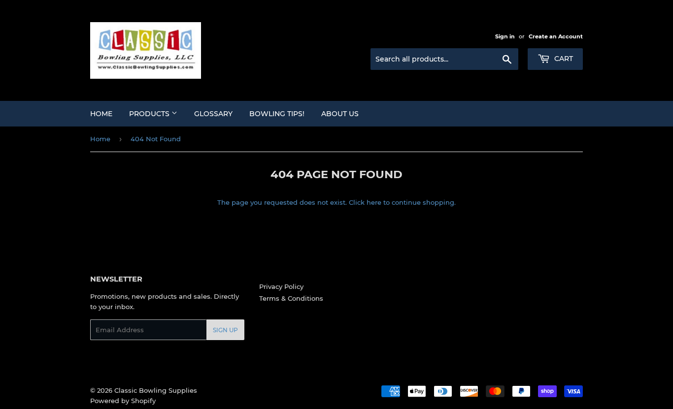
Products (150, 113)
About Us (340, 113)
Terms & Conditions (291, 298)
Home (101, 113)
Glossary (213, 113)
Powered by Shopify (123, 401)
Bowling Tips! (276, 113)
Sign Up (225, 330)
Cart (562, 58)
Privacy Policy (281, 286)
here (374, 202)
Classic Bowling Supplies (155, 390)
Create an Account (556, 36)
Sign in (505, 36)
